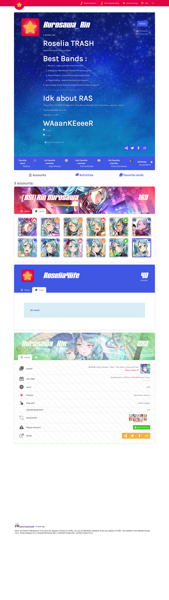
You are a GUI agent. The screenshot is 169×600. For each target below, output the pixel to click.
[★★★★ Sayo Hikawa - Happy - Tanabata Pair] (50, 227)
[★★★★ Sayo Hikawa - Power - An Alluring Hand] (27, 227)
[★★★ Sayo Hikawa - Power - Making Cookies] (96, 227)
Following (141, 34)
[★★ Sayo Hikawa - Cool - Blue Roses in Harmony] (50, 247)
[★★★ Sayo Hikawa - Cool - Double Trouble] (141, 227)
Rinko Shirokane (117, 163)
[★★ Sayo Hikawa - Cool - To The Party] (27, 247)
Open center (131, 370)
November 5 (144, 163)
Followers (142, 31)
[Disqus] (84, 486)
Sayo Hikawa (52, 163)
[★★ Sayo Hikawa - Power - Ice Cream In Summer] (73, 247)
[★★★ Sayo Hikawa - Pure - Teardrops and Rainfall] (118, 227)
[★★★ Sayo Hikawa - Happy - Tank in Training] (73, 227)
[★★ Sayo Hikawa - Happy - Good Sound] (96, 247)
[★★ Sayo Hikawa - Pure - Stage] (118, 247)
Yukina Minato (84, 163)
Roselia (24, 163)
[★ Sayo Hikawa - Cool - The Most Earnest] (141, 247)
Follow (142, 23)
